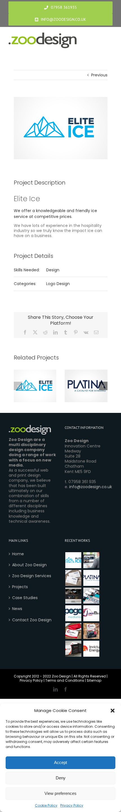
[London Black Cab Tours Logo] (91, 613)
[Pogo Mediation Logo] (73, 613)
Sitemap (94, 680)
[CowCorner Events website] (73, 595)
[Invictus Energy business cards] (73, 649)
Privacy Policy (71, 805)
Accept (60, 762)
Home (18, 553)
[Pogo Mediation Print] (91, 595)
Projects (20, 586)
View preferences (60, 793)
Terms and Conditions (64, 680)
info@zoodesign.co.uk (90, 487)
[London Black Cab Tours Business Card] (73, 631)
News (17, 608)
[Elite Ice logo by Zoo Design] (73, 560)
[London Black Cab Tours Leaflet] (91, 631)
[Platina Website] (91, 560)
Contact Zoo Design (31, 619)
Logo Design (58, 283)
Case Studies (25, 597)
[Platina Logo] (91, 578)
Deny (61, 777)
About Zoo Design (29, 564)
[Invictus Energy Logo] (91, 649)
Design (52, 270)
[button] (112, 710)
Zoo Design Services (31, 575)
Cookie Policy (46, 805)
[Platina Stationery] (73, 578)
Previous (99, 75)
